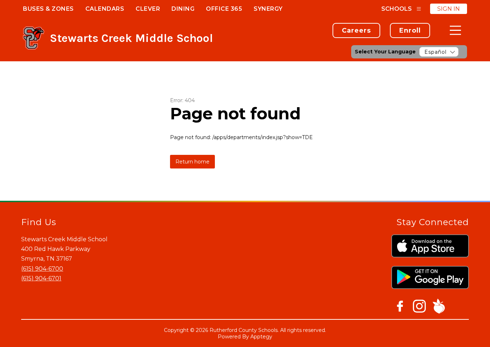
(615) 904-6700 (42, 268)
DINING (182, 8)
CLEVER (148, 8)
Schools (396, 8)
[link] (356, 30)
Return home (192, 161)
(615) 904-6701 (41, 278)
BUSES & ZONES (48, 8)
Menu (455, 30)
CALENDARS (104, 8)
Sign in (448, 8)
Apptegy (261, 336)
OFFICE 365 (224, 8)
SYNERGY (268, 8)
